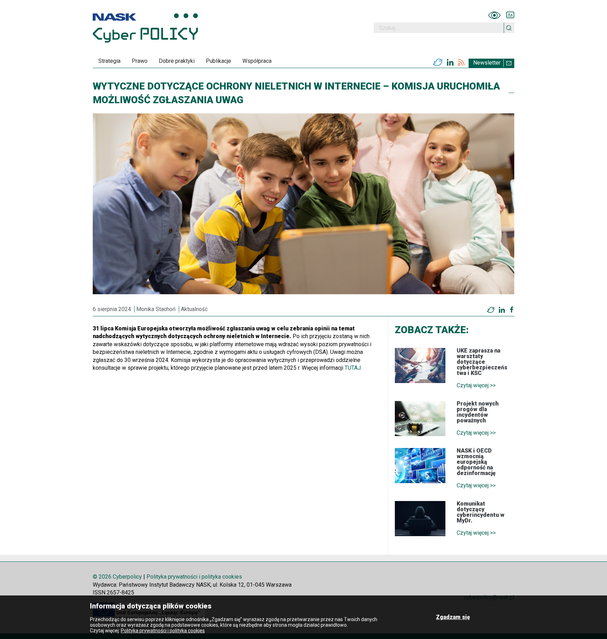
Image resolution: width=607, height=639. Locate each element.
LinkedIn (450, 62)
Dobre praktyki (177, 61)
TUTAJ (353, 367)
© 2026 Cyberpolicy (117, 576)
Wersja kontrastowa (494, 15)
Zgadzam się (453, 617)
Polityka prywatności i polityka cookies (194, 576)
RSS (461, 62)
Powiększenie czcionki (510, 15)
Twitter (438, 62)
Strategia (109, 61)
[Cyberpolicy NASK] (145, 28)
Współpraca (257, 61)
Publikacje (218, 61)
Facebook (511, 309)
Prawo (140, 61)
